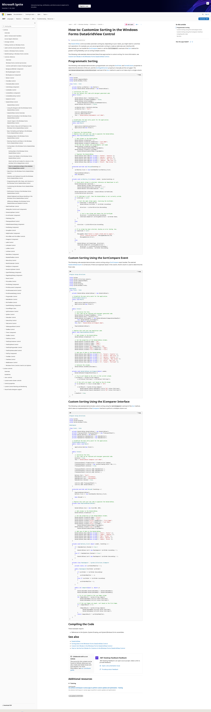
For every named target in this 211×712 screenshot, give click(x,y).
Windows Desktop (83, 24)
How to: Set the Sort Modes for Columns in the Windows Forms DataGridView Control (98, 648)
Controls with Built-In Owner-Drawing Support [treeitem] (19, 66)
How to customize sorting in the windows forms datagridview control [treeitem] (20, 167)
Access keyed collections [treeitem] (11, 39)
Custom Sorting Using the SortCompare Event (189, 29)
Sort (129, 48)
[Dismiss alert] (207, 3)
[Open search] (202, 14)
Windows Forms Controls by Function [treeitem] (16, 63)
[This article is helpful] (190, 42)
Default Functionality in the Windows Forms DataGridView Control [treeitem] (19, 117)
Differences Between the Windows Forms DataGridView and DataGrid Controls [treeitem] (18, 202)
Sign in (207, 14)
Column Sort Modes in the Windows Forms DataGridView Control (88, 57)
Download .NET (203, 19)
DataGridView (75, 44)
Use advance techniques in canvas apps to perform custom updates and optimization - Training (95, 688)
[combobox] (18, 26)
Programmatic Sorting (183, 27)
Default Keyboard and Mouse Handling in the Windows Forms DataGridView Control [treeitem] (19, 197)
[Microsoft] (3, 14)
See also (179, 36)
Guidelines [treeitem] (8, 374)
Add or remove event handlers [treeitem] (13, 36)
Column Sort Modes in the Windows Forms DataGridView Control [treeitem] (20, 157)
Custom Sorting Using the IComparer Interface (190, 32)
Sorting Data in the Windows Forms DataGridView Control (90, 644)
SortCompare (93, 48)
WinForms (93, 24)
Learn (70, 24)
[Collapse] (34, 23)
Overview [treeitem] (7, 33)
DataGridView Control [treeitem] (13, 105)
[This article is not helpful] (192, 42)
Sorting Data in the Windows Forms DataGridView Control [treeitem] (18, 152)
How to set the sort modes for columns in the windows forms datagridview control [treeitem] (21, 162)
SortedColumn (128, 65)
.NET (75, 24)
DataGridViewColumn (75, 265)
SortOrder (118, 65)
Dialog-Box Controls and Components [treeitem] (16, 209)
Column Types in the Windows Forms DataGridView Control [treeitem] (17, 122)
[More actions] (141, 24)
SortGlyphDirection (102, 68)
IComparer (95, 408)
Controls (100, 24)
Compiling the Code (182, 34)
